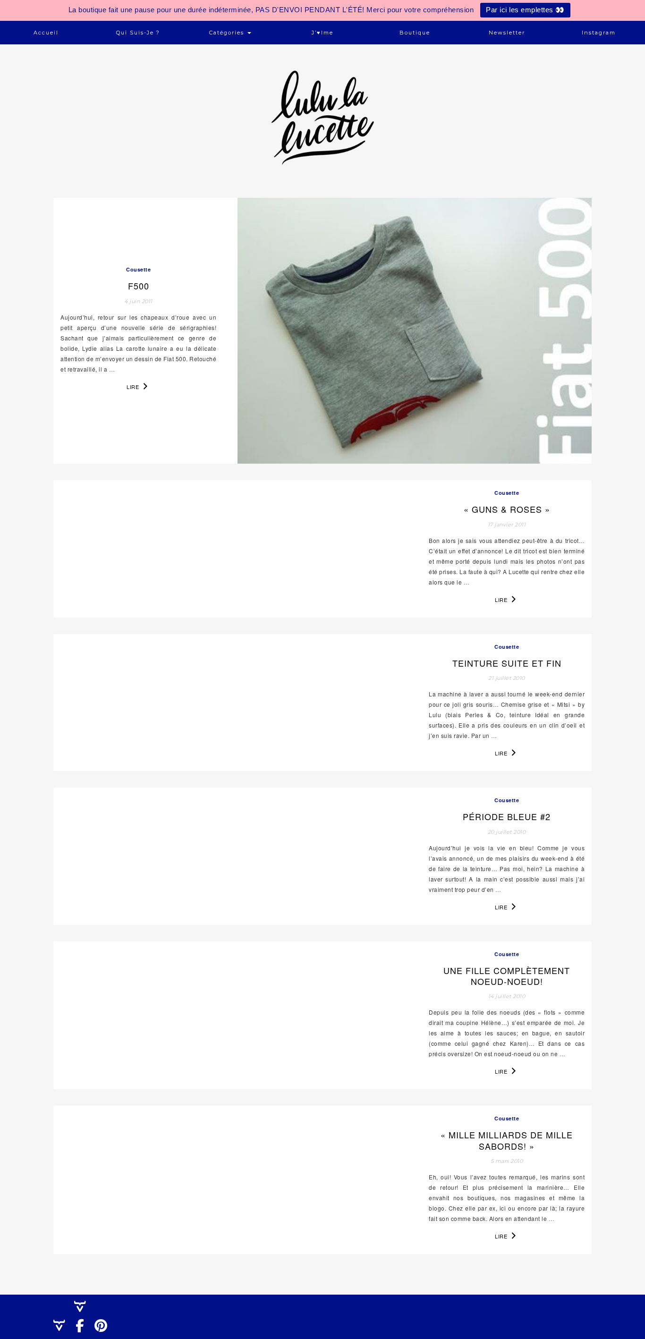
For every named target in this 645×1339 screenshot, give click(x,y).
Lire (134, 386)
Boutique (414, 32)
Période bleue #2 (507, 816)
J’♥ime (322, 32)
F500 (138, 286)
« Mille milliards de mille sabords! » (507, 1140)
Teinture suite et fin (506, 663)
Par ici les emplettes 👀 (525, 10)
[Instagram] (62, 1325)
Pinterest (103, 1334)
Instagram (599, 32)
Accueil (46, 32)
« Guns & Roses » (507, 509)
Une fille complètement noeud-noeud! (506, 975)
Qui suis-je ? (138, 32)
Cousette (138, 269)
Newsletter (507, 32)
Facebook (83, 1334)
